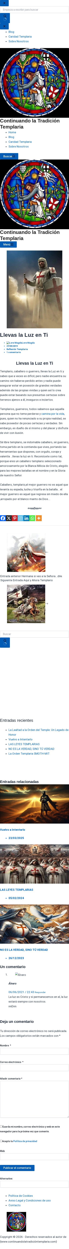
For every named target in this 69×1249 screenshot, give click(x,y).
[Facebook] (3, 518)
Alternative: (6, 1178)
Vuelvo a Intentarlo (20, 739)
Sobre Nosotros (19, 146)
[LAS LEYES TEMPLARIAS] (34, 863)
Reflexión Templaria (17, 349)
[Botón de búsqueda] (5, 643)
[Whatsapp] (32, 518)
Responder (40, 992)
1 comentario (14, 352)
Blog (11, 137)
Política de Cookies (21, 1195)
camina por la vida (52, 413)
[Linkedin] (26, 518)
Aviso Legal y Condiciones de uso (30, 1200)
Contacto (15, 1205)
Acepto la (19, 1141)
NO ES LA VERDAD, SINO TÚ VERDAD (31, 749)
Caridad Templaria (20, 141)
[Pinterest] (15, 518)
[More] (38, 518)
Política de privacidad (25, 1141)
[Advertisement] (34, 682)
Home (12, 132)
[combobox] (34, 634)
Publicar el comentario (17, 1167)
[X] (9, 518)
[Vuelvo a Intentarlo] (34, 803)
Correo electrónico (11, 1062)
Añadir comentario (11, 1078)
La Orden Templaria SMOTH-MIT (29, 753)
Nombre (5, 1045)
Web (2, 1151)
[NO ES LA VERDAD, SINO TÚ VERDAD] (34, 923)
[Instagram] (20, 518)
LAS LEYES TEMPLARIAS (24, 744)
